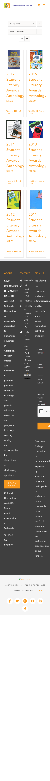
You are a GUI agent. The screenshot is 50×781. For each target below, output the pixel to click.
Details (18, 111)
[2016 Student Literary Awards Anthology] (36, 59)
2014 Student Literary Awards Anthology (15, 155)
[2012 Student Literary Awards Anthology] (13, 199)
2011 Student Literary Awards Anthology (38, 225)
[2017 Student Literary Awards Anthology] (13, 59)
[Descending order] (39, 24)
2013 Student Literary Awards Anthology (38, 155)
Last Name (40, 366)
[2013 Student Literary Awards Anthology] (36, 129)
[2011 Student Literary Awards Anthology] (36, 199)
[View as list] (27, 38)
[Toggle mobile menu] (44, 5)
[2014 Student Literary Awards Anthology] (13, 129)
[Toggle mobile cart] (38, 5)
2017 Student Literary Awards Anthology (15, 85)
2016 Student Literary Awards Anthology (38, 85)
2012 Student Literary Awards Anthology (15, 225)
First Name (40, 351)
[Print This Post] (25, 580)
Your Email (40, 381)
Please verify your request (40, 399)
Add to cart (10, 112)
